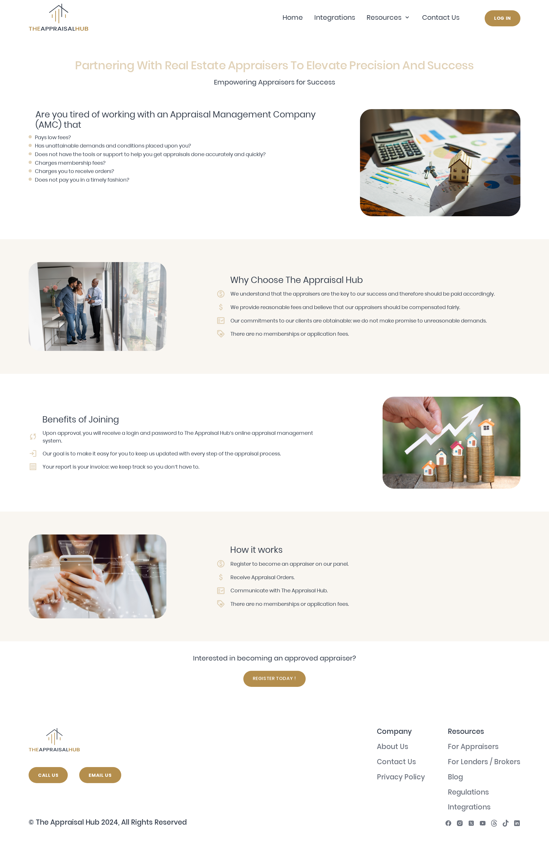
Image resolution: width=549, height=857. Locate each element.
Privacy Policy (401, 778)
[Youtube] (482, 823)
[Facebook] (448, 823)
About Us (392, 747)
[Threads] (494, 823)
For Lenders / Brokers (484, 762)
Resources (384, 17)
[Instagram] (459, 823)
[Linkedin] (517, 823)
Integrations (334, 17)
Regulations (468, 793)
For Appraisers (473, 747)
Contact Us (441, 17)
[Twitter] (471, 823)
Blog (455, 778)
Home (293, 17)
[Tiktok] (505, 823)
